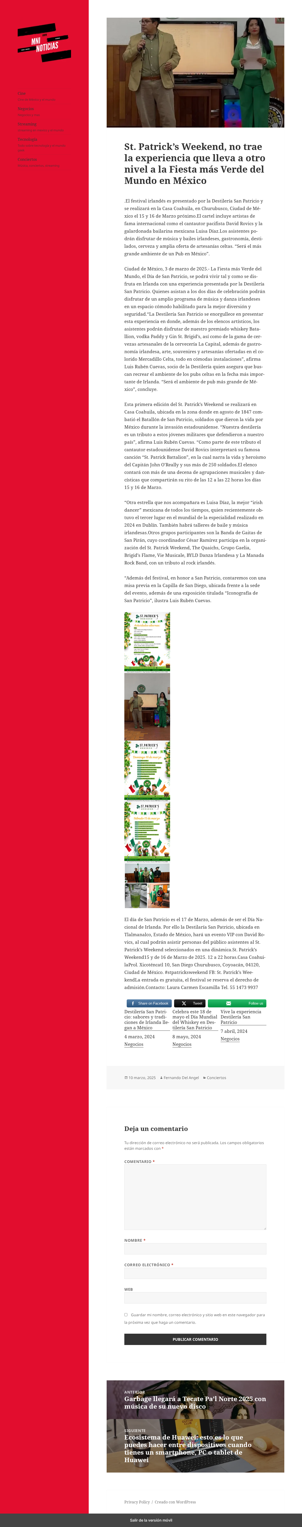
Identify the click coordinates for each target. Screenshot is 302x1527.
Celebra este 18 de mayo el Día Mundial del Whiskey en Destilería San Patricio (194, 1020)
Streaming (41, 127)
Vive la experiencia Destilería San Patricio (241, 1017)
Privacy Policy (137, 1502)
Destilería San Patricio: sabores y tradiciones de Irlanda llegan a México (146, 1020)
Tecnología (42, 145)
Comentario (139, 1161)
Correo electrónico (149, 1264)
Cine (36, 96)
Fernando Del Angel (181, 1077)
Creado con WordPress (175, 1502)
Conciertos (38, 162)
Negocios (29, 111)
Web (128, 1289)
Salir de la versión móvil (151, 1520)
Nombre (135, 1240)
